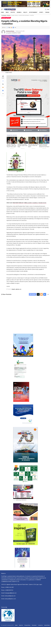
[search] (46, 9)
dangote (13, 289)
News (9, 17)
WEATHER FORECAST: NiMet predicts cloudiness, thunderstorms (29, 202)
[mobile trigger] (2, 9)
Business (4, 17)
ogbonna (17, 289)
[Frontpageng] (10, 9)
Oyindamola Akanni (10, 31)
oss (20, 289)
